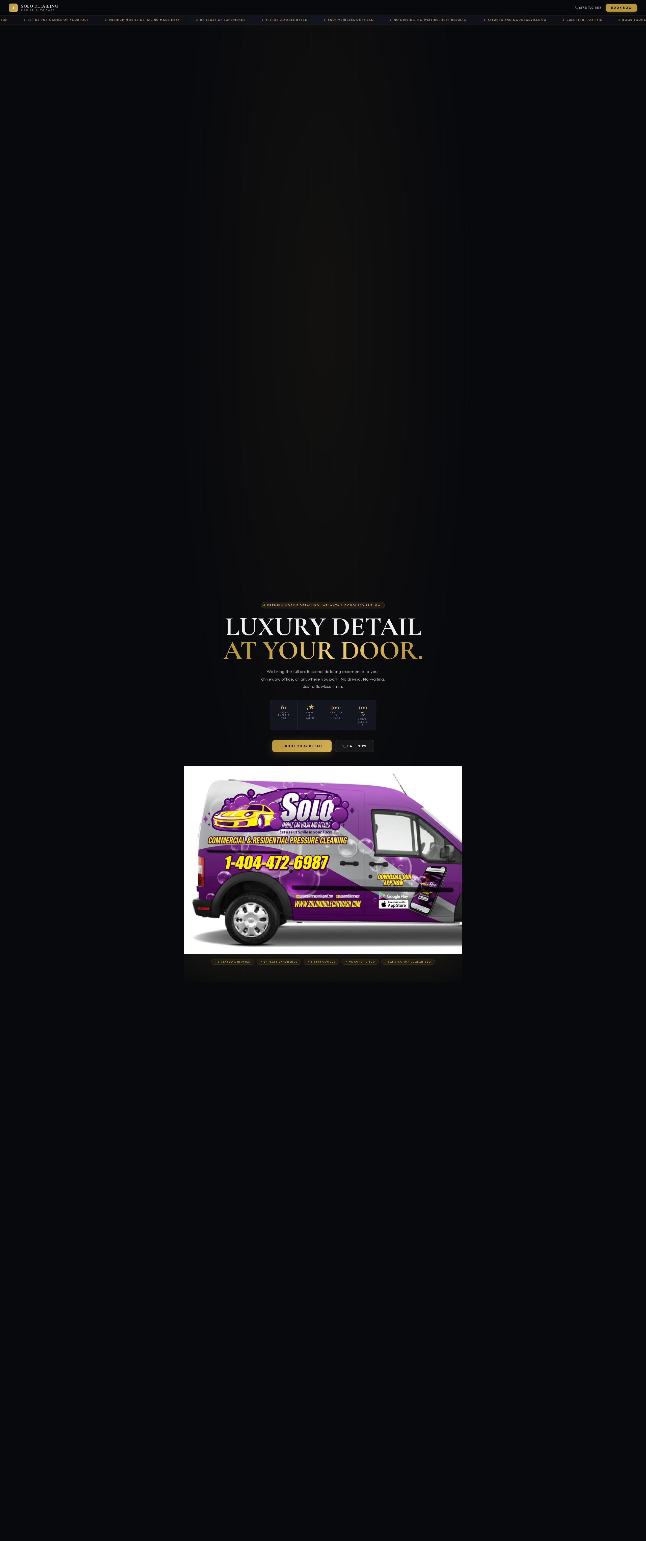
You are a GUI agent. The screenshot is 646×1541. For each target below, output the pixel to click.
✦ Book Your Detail (302, 746)
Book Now (621, 8)
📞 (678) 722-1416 (588, 8)
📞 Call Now (354, 746)
